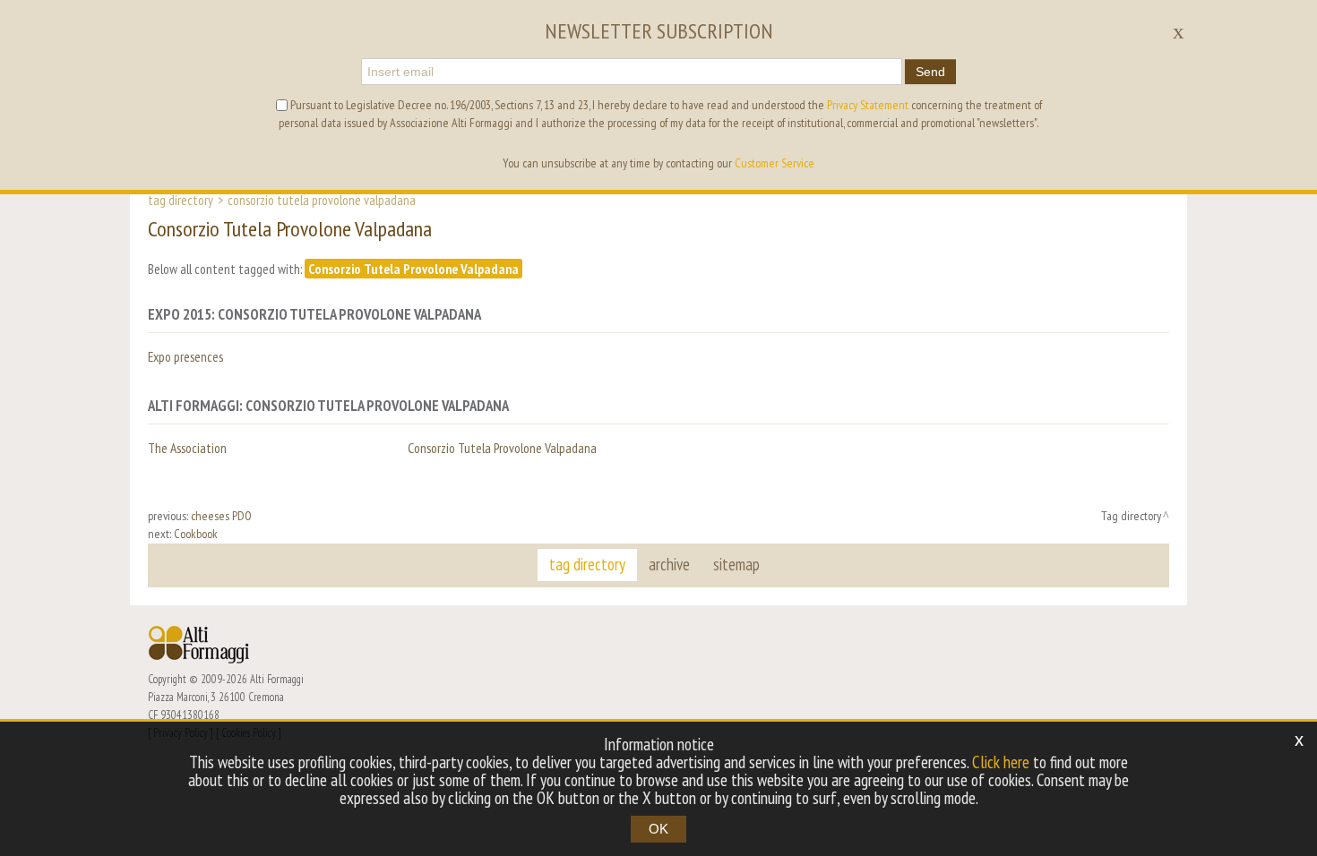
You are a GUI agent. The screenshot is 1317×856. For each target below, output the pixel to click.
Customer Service (774, 163)
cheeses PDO (221, 516)
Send (930, 71)
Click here (1000, 762)
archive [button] (669, 564)
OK (658, 828)
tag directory (587, 564)
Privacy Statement (867, 105)
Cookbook (196, 534)
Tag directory (180, 200)
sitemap (736, 564)
